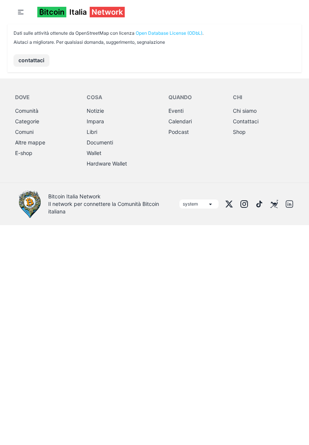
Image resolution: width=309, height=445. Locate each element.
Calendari (180, 121)
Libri (92, 132)
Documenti (100, 142)
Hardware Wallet (107, 163)
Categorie (27, 121)
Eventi (176, 110)
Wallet (94, 153)
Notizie (95, 110)
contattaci (31, 60)
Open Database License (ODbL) (169, 33)
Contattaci (246, 121)
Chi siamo (245, 110)
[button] (21, 12)
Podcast (178, 132)
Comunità (26, 110)
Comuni (24, 132)
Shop (239, 132)
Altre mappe (30, 142)
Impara (95, 121)
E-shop (23, 153)
